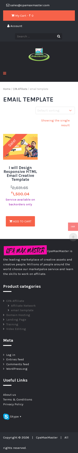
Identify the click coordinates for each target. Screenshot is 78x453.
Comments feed (17, 364)
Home (6, 89)
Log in (10, 355)
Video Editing (16, 329)
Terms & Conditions (17, 399)
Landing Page (16, 319)
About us (9, 395)
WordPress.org (16, 369)
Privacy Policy (13, 404)
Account (16, 26)
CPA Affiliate (20, 89)
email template (22, 310)
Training (12, 324)
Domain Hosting (18, 315)
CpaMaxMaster (47, 437)
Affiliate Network (23, 305)
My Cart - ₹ (23, 15)
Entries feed (15, 359)
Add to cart (21, 221)
